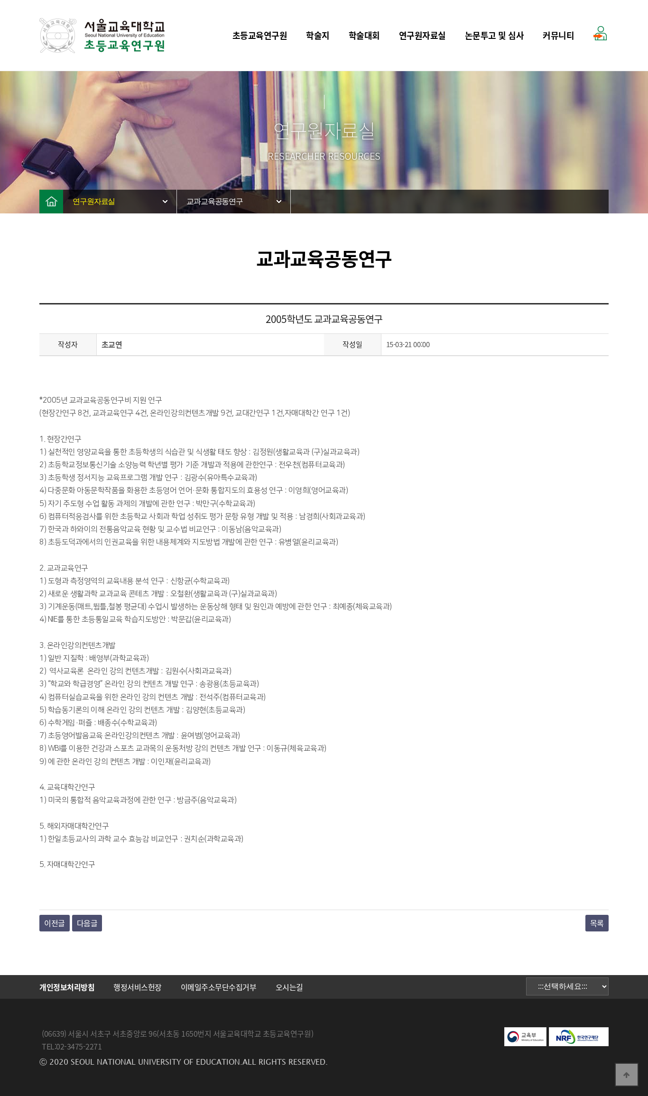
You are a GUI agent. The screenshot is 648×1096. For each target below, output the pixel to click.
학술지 (318, 35)
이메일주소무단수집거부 (219, 987)
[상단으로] (627, 1075)
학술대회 (364, 35)
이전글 (54, 923)
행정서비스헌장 (137, 987)
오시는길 (289, 987)
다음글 (87, 923)
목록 (597, 923)
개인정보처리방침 (66, 987)
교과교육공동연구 (214, 201)
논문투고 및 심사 (494, 35)
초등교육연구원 (259, 35)
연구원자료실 (422, 35)
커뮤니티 (558, 35)
